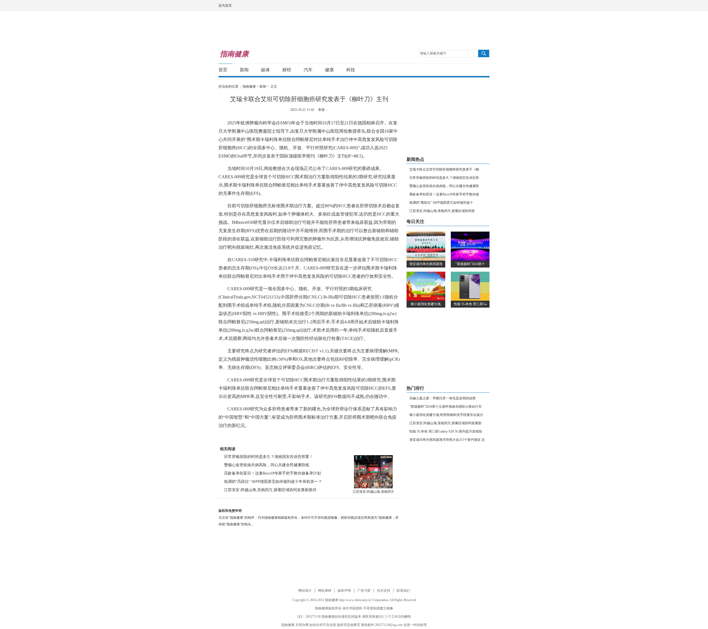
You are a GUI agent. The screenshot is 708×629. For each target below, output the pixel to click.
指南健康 (249, 86)
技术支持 (383, 591)
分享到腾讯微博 (464, 70)
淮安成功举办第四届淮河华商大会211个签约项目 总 (447, 440)
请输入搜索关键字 (433, 53)
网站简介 (305, 591)
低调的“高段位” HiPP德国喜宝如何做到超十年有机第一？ (273, 481)
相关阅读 (227, 449)
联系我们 (403, 591)
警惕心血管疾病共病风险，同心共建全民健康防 (444, 186)
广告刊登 (364, 591)
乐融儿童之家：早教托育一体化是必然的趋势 (442, 398)
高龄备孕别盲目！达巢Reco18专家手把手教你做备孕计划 (272, 473)
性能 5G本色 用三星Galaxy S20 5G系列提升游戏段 (445, 431)
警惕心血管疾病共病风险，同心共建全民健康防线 (266, 465)
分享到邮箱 (484, 70)
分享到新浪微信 (474, 70)
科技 (350, 69)
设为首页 (225, 5)
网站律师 (324, 591)
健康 (329, 69)
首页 (222, 69)
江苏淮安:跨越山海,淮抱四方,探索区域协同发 (442, 211)
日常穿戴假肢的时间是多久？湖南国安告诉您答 (444, 178)
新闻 (244, 69)
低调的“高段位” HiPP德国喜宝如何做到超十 (441, 203)
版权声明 (344, 591)
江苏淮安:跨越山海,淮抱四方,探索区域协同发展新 (445, 423)
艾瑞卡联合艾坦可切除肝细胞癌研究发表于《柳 (444, 169)
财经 (286, 69)
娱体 (265, 69)
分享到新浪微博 (453, 70)
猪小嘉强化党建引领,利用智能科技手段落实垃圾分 (446, 415)
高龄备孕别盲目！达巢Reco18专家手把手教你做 (444, 194)
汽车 (308, 69)
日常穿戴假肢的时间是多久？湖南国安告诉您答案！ (268, 457)
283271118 (313, 616)
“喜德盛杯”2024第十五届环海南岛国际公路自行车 (445, 406)
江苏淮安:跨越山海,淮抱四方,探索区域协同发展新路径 (270, 490)
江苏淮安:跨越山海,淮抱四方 (373, 492)
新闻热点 (415, 159)
